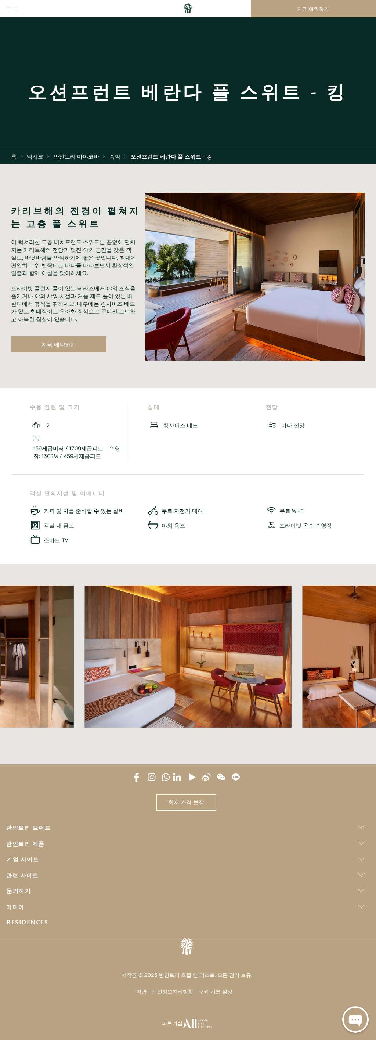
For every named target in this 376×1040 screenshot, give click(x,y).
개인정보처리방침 (172, 991)
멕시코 (35, 156)
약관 (141, 991)
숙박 (114, 156)
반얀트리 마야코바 (76, 156)
